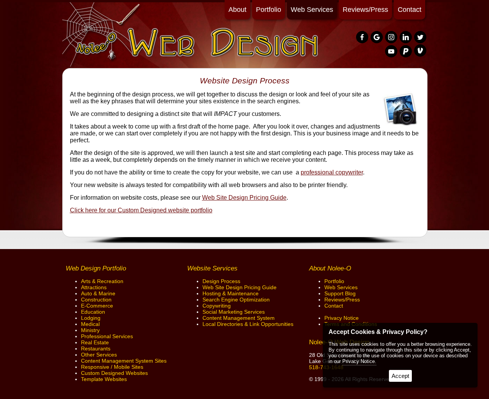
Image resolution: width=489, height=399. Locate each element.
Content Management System (238, 318)
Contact (409, 9)
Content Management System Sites (124, 361)
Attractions (94, 287)
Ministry (90, 330)
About (237, 9)
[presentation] (362, 37)
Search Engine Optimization (236, 299)
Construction (96, 299)
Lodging (90, 318)
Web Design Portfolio (96, 268)
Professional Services (107, 336)
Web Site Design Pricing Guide (244, 197)
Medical (90, 324)
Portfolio (268, 9)
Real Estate (95, 342)
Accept (400, 376)
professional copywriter (332, 172)
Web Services (312, 9)
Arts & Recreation (102, 281)
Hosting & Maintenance (230, 293)
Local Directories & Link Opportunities (247, 324)
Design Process (221, 281)
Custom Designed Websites (114, 373)
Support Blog (340, 293)
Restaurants (95, 348)
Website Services (212, 268)
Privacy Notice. (359, 361)
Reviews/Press (365, 9)
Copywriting (216, 306)
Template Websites (104, 379)
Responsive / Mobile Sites (112, 367)
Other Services (99, 355)
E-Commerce (97, 306)
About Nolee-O (330, 268)
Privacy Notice (341, 318)
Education (93, 312)
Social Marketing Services (233, 312)
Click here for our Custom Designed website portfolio (141, 210)
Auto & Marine (98, 293)
